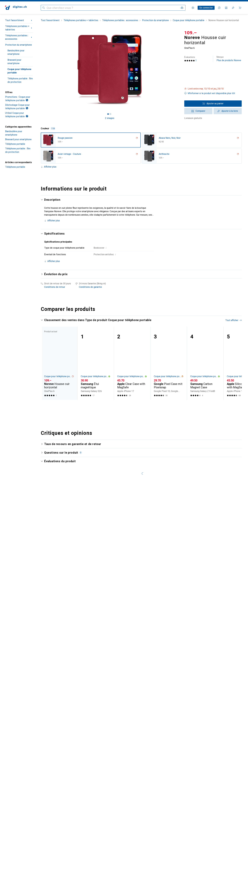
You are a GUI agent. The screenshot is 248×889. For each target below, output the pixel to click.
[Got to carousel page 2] (110, 114)
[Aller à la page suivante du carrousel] (236, 363)
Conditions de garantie (90, 287)
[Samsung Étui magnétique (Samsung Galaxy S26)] (95, 363)
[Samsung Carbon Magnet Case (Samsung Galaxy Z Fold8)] (205, 363)
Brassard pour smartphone (14, 62)
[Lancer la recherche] (43, 8)
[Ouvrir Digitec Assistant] (219, 7)
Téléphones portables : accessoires (16, 37)
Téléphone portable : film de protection (20, 80)
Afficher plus (50, 166)
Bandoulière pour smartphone (15, 52)
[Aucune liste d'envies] (233, 7)
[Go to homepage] (16, 8)
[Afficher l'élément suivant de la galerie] (179, 69)
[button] (213, 89)
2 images (109, 118)
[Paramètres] (193, 7)
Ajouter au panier (215, 103)
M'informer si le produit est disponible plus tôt (211, 93)
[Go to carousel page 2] (141, 405)
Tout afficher (231, 320)
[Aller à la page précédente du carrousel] (46, 363)
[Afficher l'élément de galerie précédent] (40, 69)
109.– (190, 32)
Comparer (200, 111)
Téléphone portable (15, 144)
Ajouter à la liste (229, 111)
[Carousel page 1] (108, 114)
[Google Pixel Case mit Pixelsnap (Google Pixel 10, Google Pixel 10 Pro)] (168, 363)
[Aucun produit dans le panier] (240, 7)
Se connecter (206, 7)
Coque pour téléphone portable (19, 71)
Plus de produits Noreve (229, 59)
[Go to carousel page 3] (143, 405)
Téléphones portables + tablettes (17, 28)
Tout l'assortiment (14, 20)
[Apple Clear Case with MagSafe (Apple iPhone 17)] (132, 363)
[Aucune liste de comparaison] (226, 7)
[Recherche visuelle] (182, 8)
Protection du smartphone (18, 44)
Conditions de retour (54, 287)
